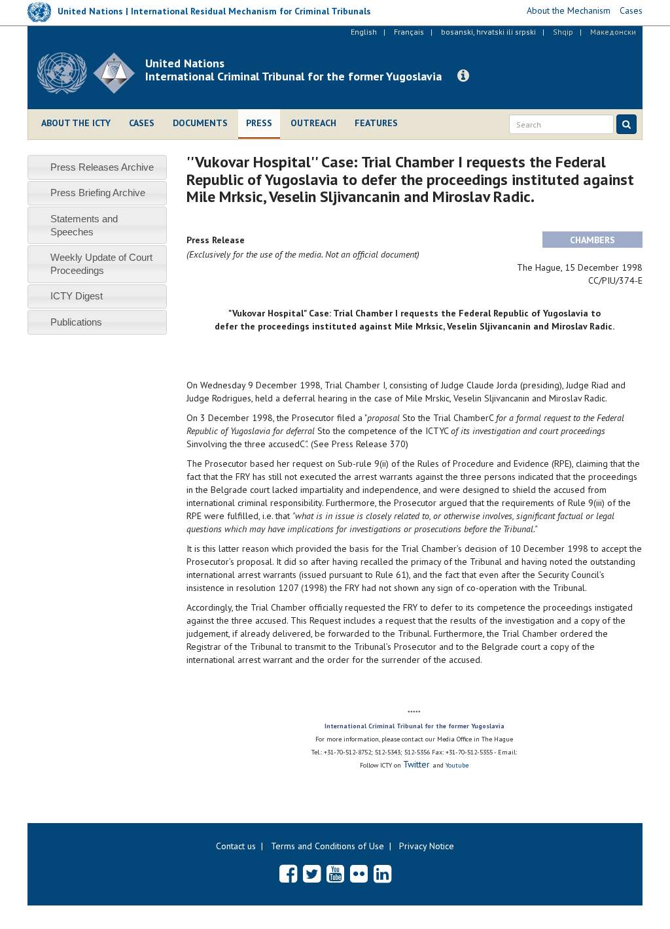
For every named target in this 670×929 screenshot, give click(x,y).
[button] (463, 75)
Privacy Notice (426, 846)
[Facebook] (288, 873)
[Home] (91, 73)
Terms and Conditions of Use (327, 846)
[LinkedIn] (382, 873)
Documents (200, 123)
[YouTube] (335, 873)
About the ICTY (76, 123)
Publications (76, 322)
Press (259, 123)
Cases (141, 123)
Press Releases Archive (102, 167)
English (364, 32)
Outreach (313, 123)
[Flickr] (359, 873)
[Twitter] (312, 873)
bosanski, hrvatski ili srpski (488, 32)
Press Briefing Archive (97, 192)
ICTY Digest (76, 295)
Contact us (236, 846)
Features (376, 123)
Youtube (457, 765)
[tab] (97, 167)
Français (409, 32)
